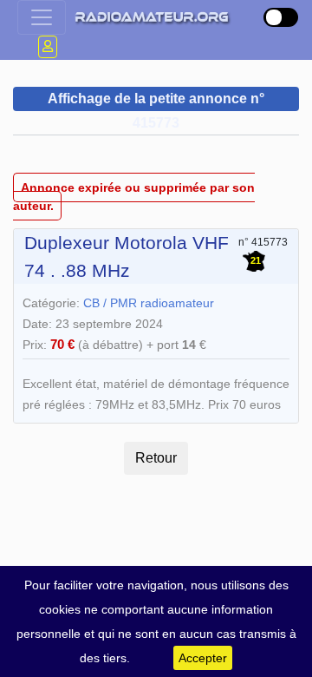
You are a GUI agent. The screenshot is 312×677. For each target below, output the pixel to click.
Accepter (203, 658)
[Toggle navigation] (41, 17)
